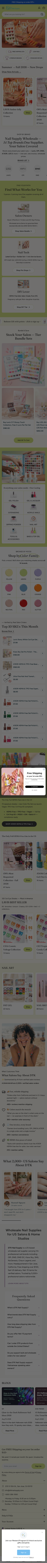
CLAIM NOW (34, 786)
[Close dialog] (44, 769)
